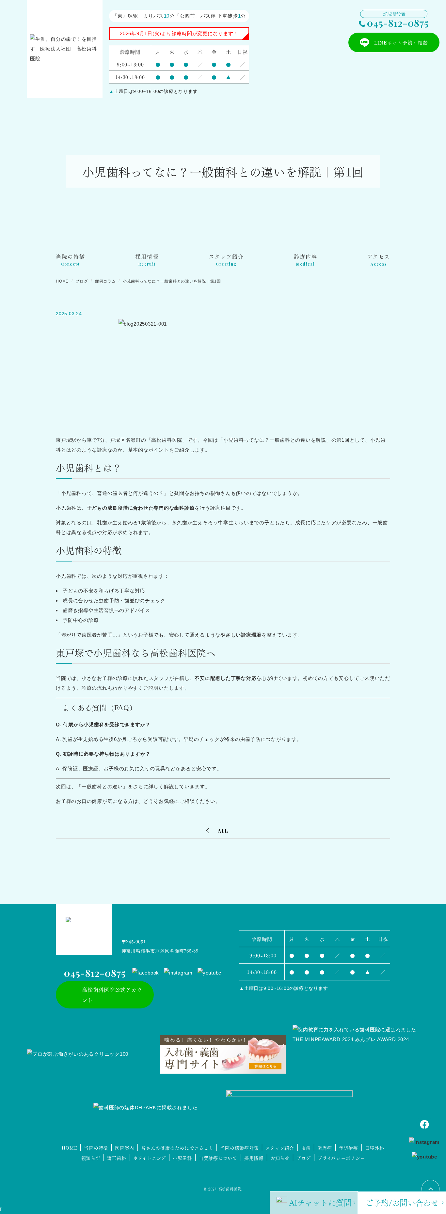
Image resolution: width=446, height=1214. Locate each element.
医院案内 (124, 1147)
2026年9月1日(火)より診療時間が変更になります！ (179, 33)
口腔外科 (374, 1147)
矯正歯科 (116, 1157)
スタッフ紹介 (279, 1147)
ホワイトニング (149, 1157)
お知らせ (280, 1157)
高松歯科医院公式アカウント (112, 994)
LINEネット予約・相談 (401, 42)
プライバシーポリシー (341, 1157)
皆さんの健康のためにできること (177, 1147)
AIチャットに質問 (320, 1202)
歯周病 (324, 1147)
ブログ (303, 1157)
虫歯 (306, 1147)
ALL (223, 830)
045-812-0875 (398, 23)
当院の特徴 (96, 1147)
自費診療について (218, 1157)
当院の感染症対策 (239, 1147)
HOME (69, 1147)
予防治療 (348, 1147)
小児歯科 (182, 1157)
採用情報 (253, 1157)
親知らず (90, 1157)
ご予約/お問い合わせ (402, 1202)
